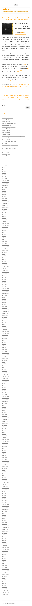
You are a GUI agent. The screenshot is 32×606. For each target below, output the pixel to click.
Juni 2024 (4, 212)
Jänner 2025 (4, 200)
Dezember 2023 (5, 223)
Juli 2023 (3, 232)
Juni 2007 (4, 579)
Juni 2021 (4, 277)
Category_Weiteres (6, 132)
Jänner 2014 (4, 437)
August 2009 (4, 533)
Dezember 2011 (5, 482)
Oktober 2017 (5, 356)
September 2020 (5, 293)
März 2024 (4, 218)
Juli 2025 (3, 189)
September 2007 (5, 574)
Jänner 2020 (4, 308)
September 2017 (5, 358)
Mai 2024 (4, 214)
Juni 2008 (4, 558)
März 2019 (4, 326)
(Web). (18, 72)
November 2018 (5, 333)
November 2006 (5, 592)
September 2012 (5, 466)
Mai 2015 (4, 409)
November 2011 (5, 484)
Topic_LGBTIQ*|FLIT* (6, 150)
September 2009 (5, 531)
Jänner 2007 (4, 589)
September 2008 (5, 553)
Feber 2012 (4, 479)
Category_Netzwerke (6, 121)
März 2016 (4, 391)
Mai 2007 (4, 581)
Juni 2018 (4, 342)
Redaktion (26, 86)
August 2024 (4, 209)
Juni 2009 (4, 536)
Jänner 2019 (4, 329)
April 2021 (4, 281)
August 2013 (4, 446)
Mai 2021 (4, 279)
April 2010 (4, 518)
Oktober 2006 (5, 594)
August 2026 (4, 165)
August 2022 (4, 252)
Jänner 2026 (4, 178)
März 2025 (4, 196)
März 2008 (4, 563)
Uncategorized (5, 155)
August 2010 (4, 511)
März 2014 (4, 434)
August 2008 (4, 554)
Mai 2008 (4, 560)
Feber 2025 (4, 198)
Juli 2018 (3, 340)
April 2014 (4, 432)
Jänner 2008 (4, 567)
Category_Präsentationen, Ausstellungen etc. (12, 128)
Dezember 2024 (5, 201)
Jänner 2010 (4, 524)
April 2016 (4, 389)
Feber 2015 (4, 414)
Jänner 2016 (4, 394)
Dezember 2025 (5, 180)
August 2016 (4, 381)
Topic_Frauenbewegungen (7, 146)
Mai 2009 (4, 538)
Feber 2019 (4, 327)
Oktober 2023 (5, 227)
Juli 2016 (3, 383)
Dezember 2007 (5, 569)
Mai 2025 (4, 193)
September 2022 (5, 250)
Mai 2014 (4, 430)
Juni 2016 (4, 385)
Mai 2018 (4, 344)
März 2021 (4, 283)
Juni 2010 (4, 515)
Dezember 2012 (5, 461)
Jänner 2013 (4, 459)
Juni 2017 (4, 363)
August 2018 (4, 338)
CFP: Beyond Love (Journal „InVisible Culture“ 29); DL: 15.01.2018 (9, 98)
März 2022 (4, 261)
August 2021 (4, 273)
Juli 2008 (3, 556)
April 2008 (4, 561)
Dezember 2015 (5, 396)
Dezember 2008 (5, 547)
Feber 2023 (4, 241)
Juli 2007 (3, 578)
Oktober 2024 (5, 205)
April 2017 (4, 367)
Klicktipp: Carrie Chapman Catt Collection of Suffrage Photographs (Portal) (23, 98)
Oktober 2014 (5, 421)
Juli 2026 (3, 167)
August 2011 (4, 489)
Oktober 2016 (5, 378)
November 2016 (5, 376)
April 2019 (4, 324)
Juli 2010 (3, 513)
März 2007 (4, 585)
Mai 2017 (4, 365)
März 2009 (4, 542)
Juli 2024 (3, 211)
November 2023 (5, 225)
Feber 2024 (4, 219)
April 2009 (4, 540)
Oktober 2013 (5, 443)
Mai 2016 (4, 387)
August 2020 (4, 295)
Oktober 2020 (5, 291)
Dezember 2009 (5, 525)
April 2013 (4, 453)
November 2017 (5, 355)
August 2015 (4, 403)
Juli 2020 (3, 297)
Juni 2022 (4, 255)
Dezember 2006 (5, 590)
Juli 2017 (3, 362)
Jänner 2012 (4, 481)
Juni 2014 (4, 428)
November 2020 (5, 290)
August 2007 (4, 576)
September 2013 (5, 445)
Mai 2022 (4, 257)
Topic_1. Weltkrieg (6, 139)
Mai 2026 (4, 171)
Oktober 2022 (5, 248)
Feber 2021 (4, 284)
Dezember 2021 (5, 266)
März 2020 (4, 304)
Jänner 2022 (4, 265)
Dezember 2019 (5, 309)
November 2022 (5, 247)
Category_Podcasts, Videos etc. (8, 127)
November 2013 (5, 441)
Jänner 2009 (4, 545)
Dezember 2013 (5, 439)
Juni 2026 (4, 169)
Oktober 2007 (5, 572)
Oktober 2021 (5, 270)
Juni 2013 (4, 450)
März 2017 (4, 369)
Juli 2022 (3, 254)
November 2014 (5, 419)
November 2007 (5, 571)
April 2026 (4, 173)
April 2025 (4, 194)
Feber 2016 (4, 392)
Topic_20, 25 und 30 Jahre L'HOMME (10, 145)
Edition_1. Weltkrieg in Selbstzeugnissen (10, 137)
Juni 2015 (4, 407)
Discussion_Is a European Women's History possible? (13, 136)
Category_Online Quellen (18, 84)
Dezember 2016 (5, 374)
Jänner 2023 (4, 243)
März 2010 (4, 520)
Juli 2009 (3, 535)
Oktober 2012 (5, 464)
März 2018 (4, 347)
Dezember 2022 (5, 245)
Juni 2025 (4, 191)
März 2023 (4, 239)
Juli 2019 (3, 319)
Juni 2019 (4, 320)
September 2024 (5, 207)
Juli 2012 (3, 470)
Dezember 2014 (5, 417)
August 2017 (4, 360)
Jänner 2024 (4, 221)
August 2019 (4, 317)
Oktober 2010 (5, 507)
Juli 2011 (3, 491)
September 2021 (5, 272)
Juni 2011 (4, 493)
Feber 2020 (4, 306)
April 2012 (4, 475)
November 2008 (5, 549)
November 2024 (5, 203)
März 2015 (4, 412)
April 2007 (4, 583)
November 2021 (5, 268)
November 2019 (5, 311)
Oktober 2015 (5, 399)
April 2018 (4, 345)
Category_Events (5, 119)
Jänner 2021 (4, 286)
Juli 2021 (3, 275)
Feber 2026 (4, 176)
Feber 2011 (4, 500)
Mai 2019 (4, 322)
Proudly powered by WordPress (8, 603)
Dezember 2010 (5, 504)
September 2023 (5, 229)
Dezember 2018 (5, 331)
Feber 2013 (4, 457)
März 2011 (4, 499)
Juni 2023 (4, 234)
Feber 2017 (4, 371)
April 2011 (4, 497)
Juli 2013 (3, 448)
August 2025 (4, 187)
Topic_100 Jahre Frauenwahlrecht (9, 141)
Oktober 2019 (5, 313)
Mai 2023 (4, 236)
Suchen (3, 105)
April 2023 (4, 237)
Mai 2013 (4, 452)
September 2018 (5, 337)
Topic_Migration (5, 152)
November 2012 (5, 463)
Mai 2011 (4, 495)
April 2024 (4, 216)
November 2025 (5, 182)
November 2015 (5, 398)
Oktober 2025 (5, 183)
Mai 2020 (4, 301)
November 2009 (5, 527)
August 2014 (4, 425)
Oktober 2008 (5, 551)
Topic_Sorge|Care (6, 154)
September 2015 (5, 401)
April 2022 (4, 259)
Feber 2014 (4, 435)
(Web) (19, 27)
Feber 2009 (4, 543)
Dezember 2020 (5, 288)
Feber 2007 (4, 587)
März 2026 (4, 175)
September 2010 (5, 509)
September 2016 (5, 380)
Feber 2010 (4, 522)
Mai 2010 (4, 517)
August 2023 (4, 230)
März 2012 (4, 477)
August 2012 (4, 468)
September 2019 (5, 315)
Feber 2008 (4, 565)
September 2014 (5, 423)
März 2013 (4, 455)
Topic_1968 (4, 143)
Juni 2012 (4, 471)
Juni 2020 (4, 299)
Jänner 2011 (4, 502)
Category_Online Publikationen (9, 123)
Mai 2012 (4, 473)
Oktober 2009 (5, 529)
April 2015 (4, 410)
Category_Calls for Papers (7, 118)
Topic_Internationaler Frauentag (9, 148)
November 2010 (5, 506)
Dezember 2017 (5, 353)
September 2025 (5, 185)
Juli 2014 (3, 427)
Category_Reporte (6, 130)
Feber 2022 (4, 263)
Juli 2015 (3, 405)
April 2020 (4, 302)
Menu (16, 4)
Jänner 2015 (4, 416)
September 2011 (5, 488)
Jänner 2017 (4, 373)
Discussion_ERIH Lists (6, 134)
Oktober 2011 (5, 486)
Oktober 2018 (5, 335)
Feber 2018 (4, 349)
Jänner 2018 (4, 351)
